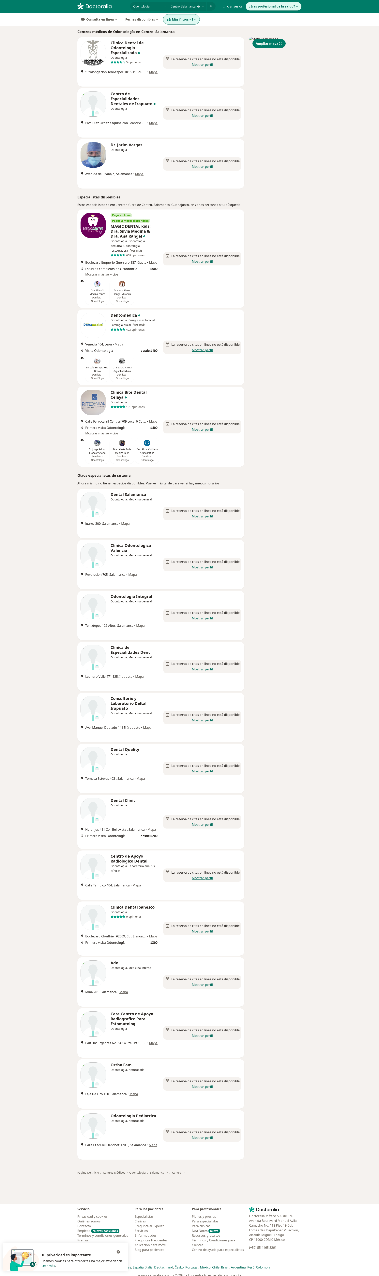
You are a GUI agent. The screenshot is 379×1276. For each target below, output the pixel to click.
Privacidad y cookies (92, 1216)
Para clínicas (201, 1226)
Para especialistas (205, 1221)
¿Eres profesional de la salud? (272, 6)
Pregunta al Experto (149, 1226)
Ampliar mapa (267, 43)
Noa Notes (205, 1231)
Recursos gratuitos (206, 1235)
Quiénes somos (89, 1221)
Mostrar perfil (202, 64)
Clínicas (140, 1221)
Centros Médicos (114, 1172)
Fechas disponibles (140, 19)
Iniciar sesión (233, 6)
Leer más (48, 1266)
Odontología (137, 1172)
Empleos (97, 1231)
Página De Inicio (88, 1172)
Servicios (141, 1231)
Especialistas (144, 1216)
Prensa (82, 1240)
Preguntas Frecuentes (151, 1240)
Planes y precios (204, 1216)
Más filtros (182, 19)
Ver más (136, 250)
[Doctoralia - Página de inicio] (102, 6)
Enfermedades (146, 1235)
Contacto (84, 1226)
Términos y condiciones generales (102, 1235)
